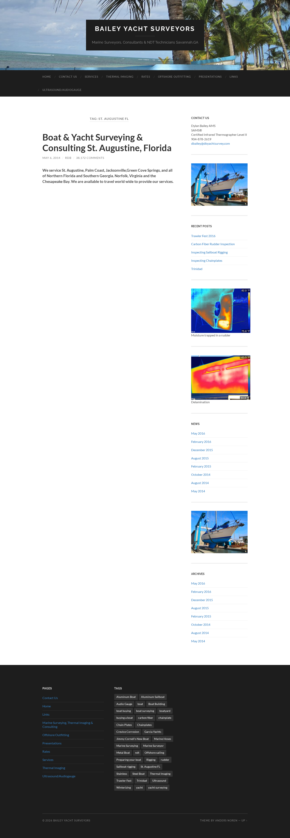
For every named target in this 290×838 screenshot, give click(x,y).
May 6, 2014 (51, 157)
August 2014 (200, 483)
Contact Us (68, 76)
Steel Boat (138, 773)
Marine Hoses (162, 738)
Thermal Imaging (120, 76)
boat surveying (145, 710)
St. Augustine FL (150, 766)
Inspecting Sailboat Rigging (209, 252)
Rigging (150, 759)
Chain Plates (124, 724)
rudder (165, 759)
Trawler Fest (123, 780)
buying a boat (124, 717)
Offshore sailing (154, 752)
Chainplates (144, 724)
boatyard (164, 710)
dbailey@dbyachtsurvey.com (210, 143)
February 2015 (201, 466)
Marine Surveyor (153, 745)
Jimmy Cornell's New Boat (132, 738)
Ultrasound (159, 780)
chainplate (164, 717)
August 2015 (200, 458)
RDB (68, 157)
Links (234, 76)
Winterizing (123, 787)
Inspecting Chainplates (206, 260)
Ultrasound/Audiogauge (62, 89)
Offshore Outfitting (174, 76)
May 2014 (198, 491)
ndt (137, 752)
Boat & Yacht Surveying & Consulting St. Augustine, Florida (107, 142)
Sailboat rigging (125, 766)
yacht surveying (157, 787)
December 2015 (202, 450)
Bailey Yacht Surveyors (145, 28)
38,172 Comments (90, 157)
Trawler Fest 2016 (203, 236)
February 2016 (201, 441)
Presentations (210, 76)
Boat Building (156, 704)
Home (46, 76)
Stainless (121, 773)
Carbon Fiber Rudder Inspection (213, 244)
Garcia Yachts (152, 731)
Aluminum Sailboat (153, 696)
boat (140, 704)
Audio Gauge (124, 704)
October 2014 (200, 474)
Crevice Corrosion (127, 731)
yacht (139, 787)
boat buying (123, 710)
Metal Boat (123, 752)
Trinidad (196, 269)
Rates (145, 76)
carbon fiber (145, 717)
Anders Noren (226, 820)
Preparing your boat (128, 759)
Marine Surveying (127, 745)
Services (91, 76)
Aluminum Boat (126, 696)
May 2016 (198, 433)
